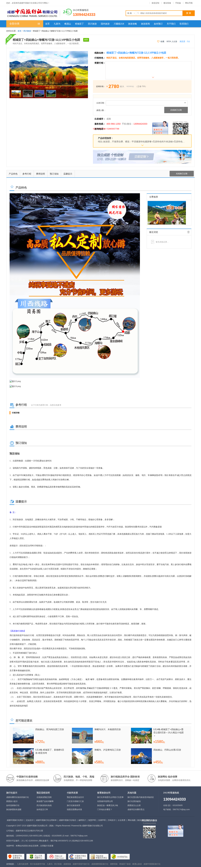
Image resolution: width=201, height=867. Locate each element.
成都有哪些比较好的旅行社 (17, 797)
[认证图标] (15, 856)
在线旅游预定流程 (44, 797)
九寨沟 (49, 864)
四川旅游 (27, 31)
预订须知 (54, 174)
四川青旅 (58, 864)
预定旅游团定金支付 (75, 797)
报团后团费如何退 (74, 809)
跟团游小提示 (12, 801)
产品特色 (13, 174)
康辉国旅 (114, 864)
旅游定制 (155, 3)
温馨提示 (67, 174)
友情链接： (11, 864)
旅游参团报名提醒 (13, 809)
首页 (19, 31)
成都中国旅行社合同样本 (46, 820)
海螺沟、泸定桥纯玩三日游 (107, 750)
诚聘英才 (82, 820)
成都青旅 (67, 864)
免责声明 (92, 820)
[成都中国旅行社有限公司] (33, 13)
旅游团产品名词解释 (45, 801)
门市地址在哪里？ (104, 809)
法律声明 (102, 820)
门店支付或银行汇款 (75, 801)
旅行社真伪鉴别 (134, 801)
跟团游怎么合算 (134, 805)
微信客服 (167, 3)
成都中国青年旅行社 (81, 864)
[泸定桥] (48, 52)
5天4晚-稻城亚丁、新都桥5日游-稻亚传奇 (49, 751)
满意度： (184, 41)
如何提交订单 (42, 809)
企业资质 (121, 820)
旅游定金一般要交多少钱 (107, 805)
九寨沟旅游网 (22, 864)
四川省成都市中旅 (37, 864)
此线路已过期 (176, 110)
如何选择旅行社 (12, 805)
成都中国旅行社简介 (15, 820)
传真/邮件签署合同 (105, 801)
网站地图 (131, 820)
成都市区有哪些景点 (136, 809)
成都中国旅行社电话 (67, 820)
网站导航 (189, 3)
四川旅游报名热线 (44, 805)
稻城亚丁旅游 (125, 864)
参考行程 (26, 174)
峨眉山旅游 (137, 864)
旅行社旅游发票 (73, 805)
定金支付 (30, 820)
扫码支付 (112, 820)
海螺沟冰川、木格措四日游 (107, 729)
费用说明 (40, 174)
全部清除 (188, 232)
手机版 (178, 3)
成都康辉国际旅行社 (99, 864)
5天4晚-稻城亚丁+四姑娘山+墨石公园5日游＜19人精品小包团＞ (168, 732)
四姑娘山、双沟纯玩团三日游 (49, 729)
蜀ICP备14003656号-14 (60, 841)
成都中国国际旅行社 (152, 864)
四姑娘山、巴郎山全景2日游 (167, 750)
